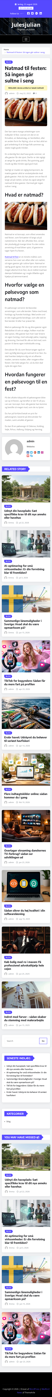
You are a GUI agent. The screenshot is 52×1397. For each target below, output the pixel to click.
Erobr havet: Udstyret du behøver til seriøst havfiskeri (25, 739)
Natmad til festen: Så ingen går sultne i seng (26, 52)
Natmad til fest (12, 257)
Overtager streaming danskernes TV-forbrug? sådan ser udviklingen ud (25, 854)
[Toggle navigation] (26, 39)
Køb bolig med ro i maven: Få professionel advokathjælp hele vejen (24, 965)
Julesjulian (26, 24)
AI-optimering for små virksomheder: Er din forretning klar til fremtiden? (24, 569)
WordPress (34, 1389)
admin (12, 93)
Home (6, 49)
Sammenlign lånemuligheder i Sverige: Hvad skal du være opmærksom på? (23, 624)
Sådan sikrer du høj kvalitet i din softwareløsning (24, 912)
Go (43, 1041)
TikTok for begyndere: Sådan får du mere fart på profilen (24, 682)
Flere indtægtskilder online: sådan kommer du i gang (25, 795)
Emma (11, 522)
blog (9, 1121)
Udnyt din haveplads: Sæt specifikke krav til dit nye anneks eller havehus (25, 514)
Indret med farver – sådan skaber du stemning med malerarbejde (25, 1018)
